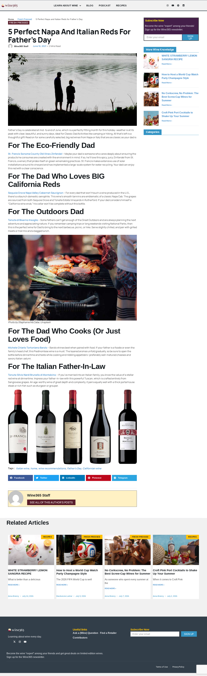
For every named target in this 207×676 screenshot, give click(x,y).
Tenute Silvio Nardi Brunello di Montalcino (32, 374)
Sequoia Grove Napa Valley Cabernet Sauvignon (35, 192)
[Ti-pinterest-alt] (30, 642)
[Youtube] (173, 5)
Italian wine (22, 468)
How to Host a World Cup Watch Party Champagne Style (77, 572)
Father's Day (74, 468)
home (33, 468)
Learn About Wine (66, 5)
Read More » (167, 64)
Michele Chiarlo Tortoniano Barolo (27, 347)
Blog (89, 5)
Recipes (121, 5)
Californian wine (92, 468)
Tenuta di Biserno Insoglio (23, 220)
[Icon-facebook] (162, 5)
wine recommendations (52, 468)
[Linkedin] (183, 5)
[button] (20, 478)
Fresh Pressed (25, 19)
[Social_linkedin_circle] (36, 642)
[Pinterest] (178, 5)
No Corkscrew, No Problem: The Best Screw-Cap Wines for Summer (180, 97)
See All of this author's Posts (51, 502)
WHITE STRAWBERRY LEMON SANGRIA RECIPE (27, 572)
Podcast (105, 5)
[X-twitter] (14, 642)
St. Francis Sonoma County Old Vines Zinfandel (35, 153)
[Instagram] (167, 5)
